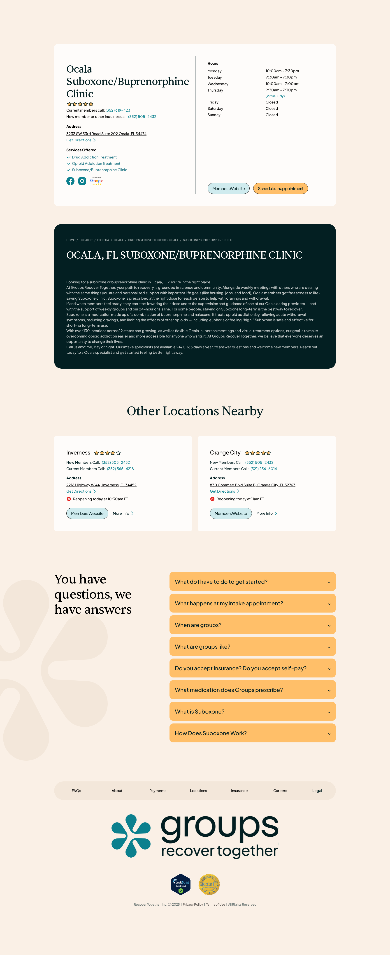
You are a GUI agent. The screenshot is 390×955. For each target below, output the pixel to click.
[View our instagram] (82, 180)
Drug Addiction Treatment (94, 157)
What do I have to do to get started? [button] (221, 581)
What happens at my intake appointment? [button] (229, 603)
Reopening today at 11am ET (240, 499)
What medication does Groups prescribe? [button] (229, 689)
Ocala (118, 240)
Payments (157, 790)
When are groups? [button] (198, 624)
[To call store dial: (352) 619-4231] (82, 188)
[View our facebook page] (70, 180)
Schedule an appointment (281, 188)
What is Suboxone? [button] (200, 711)
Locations (198, 790)
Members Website (228, 188)
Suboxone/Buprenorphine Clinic (99, 169)
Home (70, 240)
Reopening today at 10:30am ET (100, 499)
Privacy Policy (193, 904)
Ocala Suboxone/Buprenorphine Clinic (127, 82)
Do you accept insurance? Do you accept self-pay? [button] (241, 668)
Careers (280, 790)
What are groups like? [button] (202, 646)
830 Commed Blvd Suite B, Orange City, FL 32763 (252, 484)
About (117, 790)
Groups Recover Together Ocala (153, 240)
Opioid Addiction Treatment (96, 163)
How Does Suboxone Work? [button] (211, 733)
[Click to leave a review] (97, 185)
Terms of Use (215, 904)
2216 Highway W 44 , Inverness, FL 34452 (101, 484)
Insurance (239, 790)
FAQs (76, 790)
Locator (86, 240)
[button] (317, 790)
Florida (103, 240)
